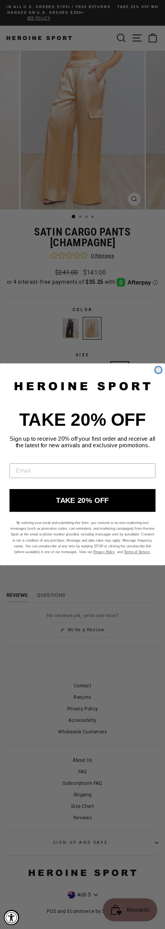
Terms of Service (137, 552)
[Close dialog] (158, 370)
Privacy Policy (104, 552)
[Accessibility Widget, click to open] (11, 917)
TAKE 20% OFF (82, 501)
